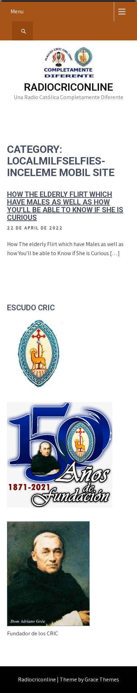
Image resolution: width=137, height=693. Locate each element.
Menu (17, 11)
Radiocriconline (68, 87)
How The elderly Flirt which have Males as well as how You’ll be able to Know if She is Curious (65, 206)
